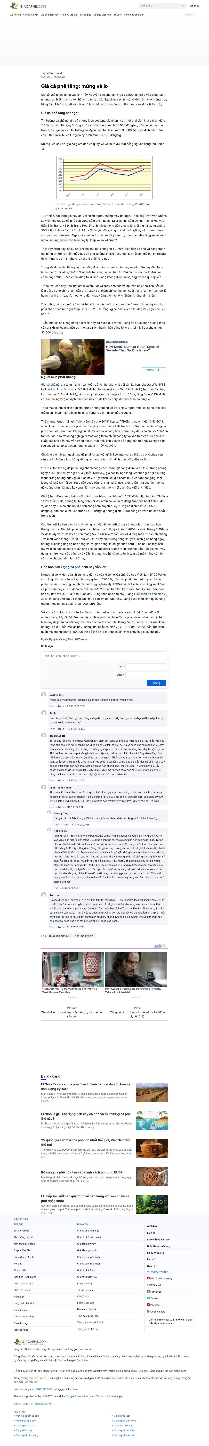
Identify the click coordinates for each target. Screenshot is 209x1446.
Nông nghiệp (21, 1310)
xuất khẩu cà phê (145, 594)
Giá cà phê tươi (122, 1415)
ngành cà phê (106, 617)
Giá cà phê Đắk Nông (125, 1420)
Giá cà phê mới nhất (124, 1430)
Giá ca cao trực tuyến (89, 1263)
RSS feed (155, 1285)
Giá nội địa (15, 14)
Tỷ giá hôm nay (24, 1430)
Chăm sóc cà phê (23, 1283)
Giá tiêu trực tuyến (87, 1250)
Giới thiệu (194, 5)
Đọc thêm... (83, 1360)
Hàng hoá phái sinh (134, 14)
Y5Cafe (118, 14)
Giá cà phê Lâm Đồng (27, 1435)
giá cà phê (66, 240)
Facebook (155, 1291)
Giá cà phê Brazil (86, 1270)
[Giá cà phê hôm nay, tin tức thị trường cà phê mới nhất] (28, 5)
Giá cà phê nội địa (53, 384)
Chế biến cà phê (22, 1290)
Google (70, 1396)
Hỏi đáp (18, 1263)
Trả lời (61, 706)
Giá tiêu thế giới (69, 14)
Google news (157, 1311)
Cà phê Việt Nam (102, 14)
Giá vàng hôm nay (87, 1276)
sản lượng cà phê (68, 567)
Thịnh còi (30, 1349)
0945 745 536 (44, 1389)
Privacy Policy (82, 1396)
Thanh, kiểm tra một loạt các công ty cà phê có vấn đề (71, 1014)
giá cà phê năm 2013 (60, 935)
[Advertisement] (104, 43)
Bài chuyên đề (21, 1230)
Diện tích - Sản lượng (25, 1276)
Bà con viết (20, 1270)
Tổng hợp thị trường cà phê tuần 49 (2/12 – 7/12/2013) (137, 1014)
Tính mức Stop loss (88, 1315)
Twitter (154, 1298)
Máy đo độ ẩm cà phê (27, 1415)
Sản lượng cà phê (84, 935)
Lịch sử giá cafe (86, 1302)
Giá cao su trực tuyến (89, 1257)
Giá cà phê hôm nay (88, 1230)
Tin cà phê (85, 14)
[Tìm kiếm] (182, 5)
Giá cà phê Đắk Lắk (124, 1435)
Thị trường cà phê (51, 73)
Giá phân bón (84, 1283)
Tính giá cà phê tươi (88, 1329)
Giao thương (20, 1323)
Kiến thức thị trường (24, 1243)
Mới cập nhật (21, 1329)
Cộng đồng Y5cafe (24, 1257)
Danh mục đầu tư (86, 1309)
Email (120, 675)
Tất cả (188, 14)
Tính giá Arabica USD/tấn (90, 1322)
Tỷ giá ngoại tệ (85, 1290)
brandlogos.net (43, 1403)
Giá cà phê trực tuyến (89, 1237)
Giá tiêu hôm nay (50, 14)
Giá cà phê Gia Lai (25, 1425)
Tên (121, 666)
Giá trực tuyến (30, 14)
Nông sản (19, 1296)
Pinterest (155, 1305)
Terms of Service (106, 1396)
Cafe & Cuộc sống (24, 1316)
